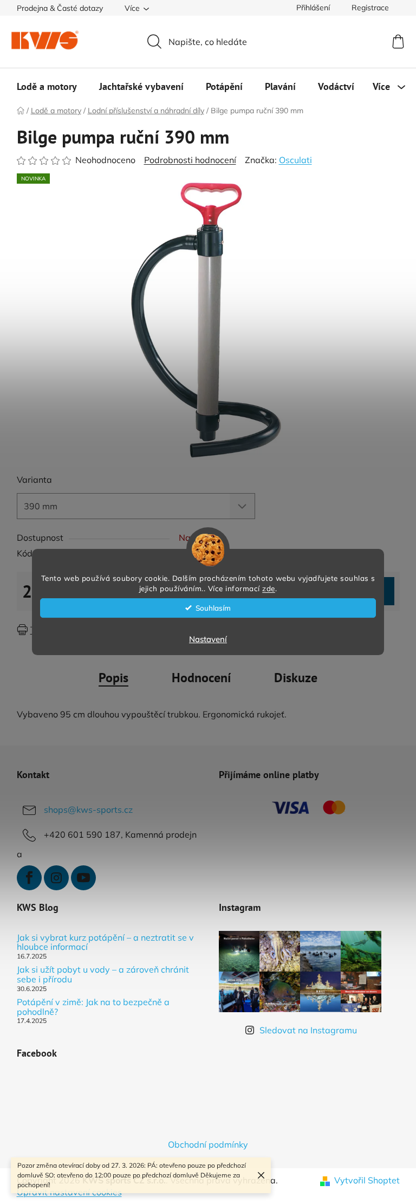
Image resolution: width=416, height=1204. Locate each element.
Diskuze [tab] (295, 677)
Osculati (295, 159)
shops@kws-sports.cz (88, 809)
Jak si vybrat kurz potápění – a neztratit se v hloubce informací (105, 942)
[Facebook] (29, 877)
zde (268, 588)
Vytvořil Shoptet (367, 1180)
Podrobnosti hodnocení (190, 159)
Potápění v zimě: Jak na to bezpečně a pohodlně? (93, 1007)
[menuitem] (47, 86)
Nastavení (208, 639)
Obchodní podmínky (208, 1144)
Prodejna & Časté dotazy (60, 8)
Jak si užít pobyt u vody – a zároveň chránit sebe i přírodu (103, 974)
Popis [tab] (113, 677)
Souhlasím (213, 607)
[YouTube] (83, 877)
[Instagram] (56, 877)
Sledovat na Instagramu (308, 1030)
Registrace (370, 7)
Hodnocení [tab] (201, 677)
